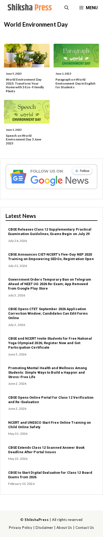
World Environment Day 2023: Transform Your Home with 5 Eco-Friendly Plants (25, 85)
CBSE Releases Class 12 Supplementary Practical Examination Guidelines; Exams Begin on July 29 (50, 231)
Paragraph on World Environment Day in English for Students (75, 83)
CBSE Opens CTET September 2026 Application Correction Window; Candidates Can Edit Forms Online (48, 313)
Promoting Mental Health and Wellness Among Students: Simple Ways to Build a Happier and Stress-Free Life (47, 372)
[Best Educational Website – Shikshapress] (29, 8)
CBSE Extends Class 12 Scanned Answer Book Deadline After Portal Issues (46, 450)
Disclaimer (44, 527)
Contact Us (85, 527)
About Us (64, 527)
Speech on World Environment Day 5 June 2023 (23, 139)
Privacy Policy (20, 527)
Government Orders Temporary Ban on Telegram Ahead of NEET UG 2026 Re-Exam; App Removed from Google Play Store (49, 283)
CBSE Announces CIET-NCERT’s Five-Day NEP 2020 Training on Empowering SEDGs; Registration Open (51, 256)
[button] (66, 8)
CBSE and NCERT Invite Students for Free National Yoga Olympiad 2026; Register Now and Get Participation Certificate (50, 342)
